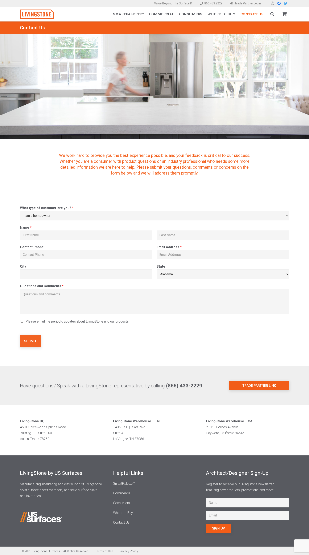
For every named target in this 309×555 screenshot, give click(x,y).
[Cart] (284, 14)
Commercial (122, 493)
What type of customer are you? (47, 208)
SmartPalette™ (124, 484)
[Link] (37, 14)
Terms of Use (104, 551)
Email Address (169, 247)
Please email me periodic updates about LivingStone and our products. (77, 321)
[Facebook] (279, 3)
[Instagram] (272, 3)
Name (26, 227)
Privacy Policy (128, 551)
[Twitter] (285, 3)
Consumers (121, 503)
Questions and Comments (41, 286)
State (161, 266)
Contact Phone (32, 247)
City (23, 266)
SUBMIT (30, 341)
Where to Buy (123, 513)
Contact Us (121, 522)
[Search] (272, 14)
